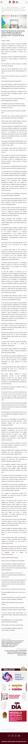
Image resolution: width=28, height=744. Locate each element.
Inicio (2, 7)
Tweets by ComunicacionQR (8, 729)
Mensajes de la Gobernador (12, 7)
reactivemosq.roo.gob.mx (7, 554)
